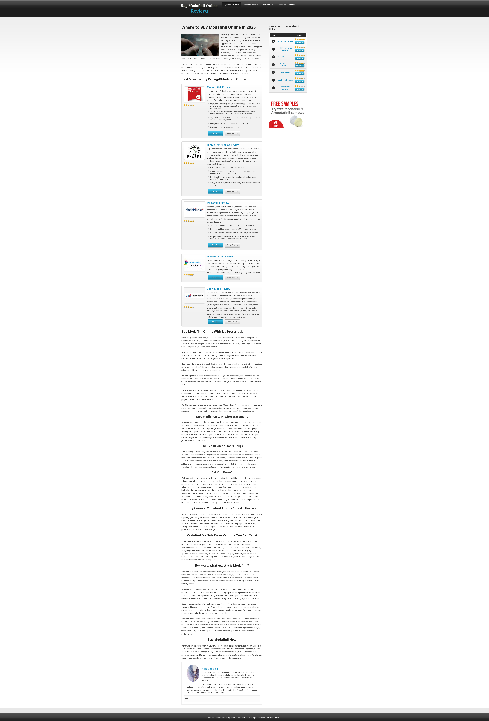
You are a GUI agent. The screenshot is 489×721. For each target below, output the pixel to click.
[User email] (186, 698)
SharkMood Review (218, 288)
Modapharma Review (285, 88)
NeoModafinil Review (220, 256)
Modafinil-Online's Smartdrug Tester (221, 717)
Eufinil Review (285, 72)
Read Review (232, 133)
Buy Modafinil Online (231, 4)
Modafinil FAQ (268, 4)
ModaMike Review (218, 203)
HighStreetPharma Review (223, 145)
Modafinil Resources (286, 4)
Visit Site (215, 133)
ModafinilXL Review (219, 87)
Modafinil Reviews (250, 4)
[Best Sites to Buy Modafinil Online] (199, 14)
